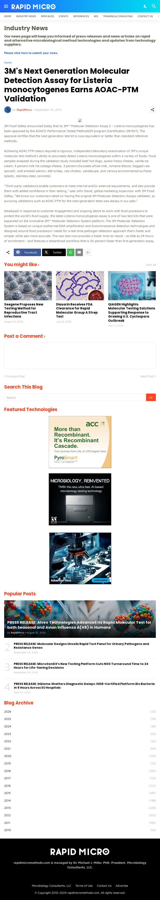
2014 (80, 800)
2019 (80, 763)
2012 (80, 815)
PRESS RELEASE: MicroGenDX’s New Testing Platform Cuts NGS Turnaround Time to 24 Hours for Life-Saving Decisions (81, 665)
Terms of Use (84, 885)
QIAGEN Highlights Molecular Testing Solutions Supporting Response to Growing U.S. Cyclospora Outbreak (131, 312)
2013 (80, 807)
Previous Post (16, 376)
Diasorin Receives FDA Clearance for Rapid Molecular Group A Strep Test (77, 310)
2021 (80, 748)
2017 (80, 778)
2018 (80, 771)
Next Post (146, 376)
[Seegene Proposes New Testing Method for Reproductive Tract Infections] (28, 285)
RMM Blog (47, 16)
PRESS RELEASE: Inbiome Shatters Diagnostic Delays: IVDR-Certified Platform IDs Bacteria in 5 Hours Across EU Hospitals (84, 685)
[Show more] (87, 252)
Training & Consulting (118, 16)
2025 (80, 718)
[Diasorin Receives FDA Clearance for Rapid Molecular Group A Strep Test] (80, 285)
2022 (80, 741)
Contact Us (145, 16)
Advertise (122, 885)
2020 (80, 756)
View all (151, 264)
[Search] (154, 6)
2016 (80, 785)
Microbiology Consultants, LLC (51, 885)
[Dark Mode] (145, 6)
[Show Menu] (5, 6)
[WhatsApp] (70, 252)
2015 (80, 793)
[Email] (79, 252)
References (81, 16)
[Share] (152, 109)
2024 (80, 726)
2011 (80, 822)
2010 (80, 830)
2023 (80, 733)
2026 (80, 711)
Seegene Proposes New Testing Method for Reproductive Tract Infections (23, 310)
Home (7, 16)
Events (63, 16)
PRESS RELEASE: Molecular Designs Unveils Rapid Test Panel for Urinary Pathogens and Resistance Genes (81, 645)
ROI (96, 16)
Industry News (26, 16)
